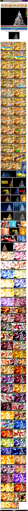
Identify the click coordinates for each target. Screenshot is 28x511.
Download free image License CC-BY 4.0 (14, 28)
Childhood (23, 3)
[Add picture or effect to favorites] (1, 8)
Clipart (8, 3)
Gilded (2, 3)
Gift (4, 3)
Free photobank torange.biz (10, 30)
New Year (20, 3)
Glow (6, 3)
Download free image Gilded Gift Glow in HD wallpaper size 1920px (14, 26)
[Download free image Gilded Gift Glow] (26, 13)
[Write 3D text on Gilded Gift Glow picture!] (26, 10)
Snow (11, 3)
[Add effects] (26, 15)
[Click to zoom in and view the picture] (26, 8)
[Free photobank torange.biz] (1, 1)
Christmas (16, 3)
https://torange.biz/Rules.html (16, 31)
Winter (13, 3)
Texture (26, 3)
